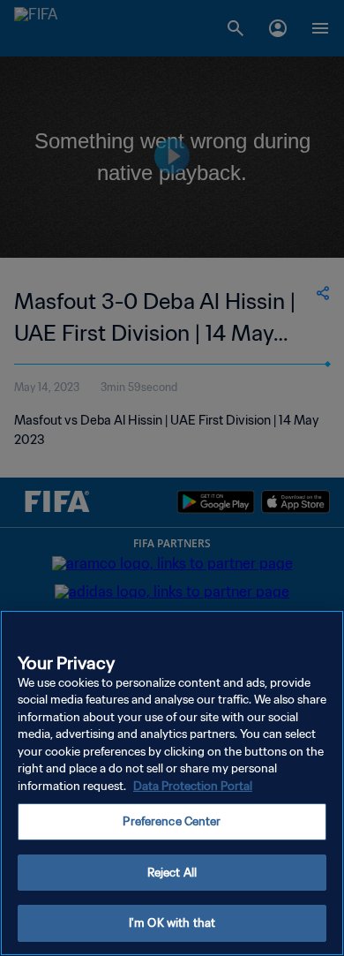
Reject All (172, 872)
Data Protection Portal (192, 786)
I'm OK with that (172, 922)
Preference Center (172, 821)
